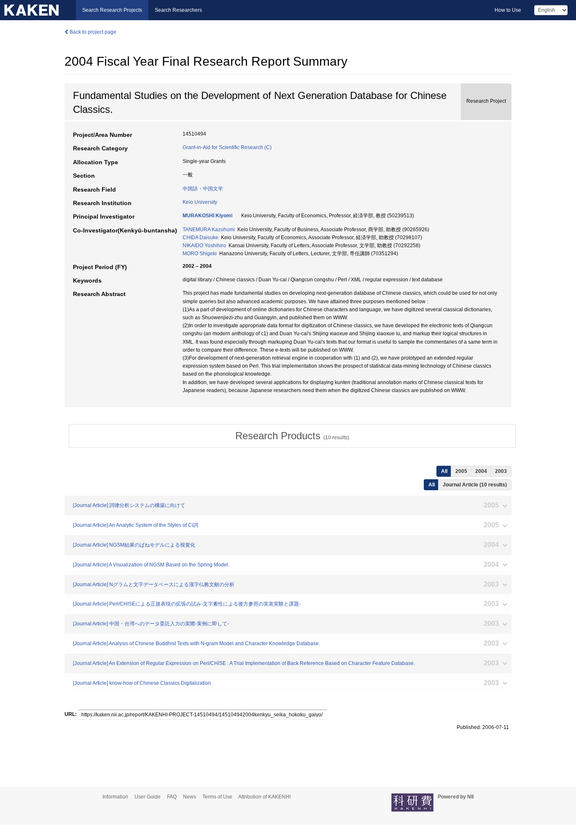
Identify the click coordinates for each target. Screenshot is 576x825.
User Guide (148, 797)
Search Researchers (178, 10)
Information (115, 797)
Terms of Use (217, 797)
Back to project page (92, 32)
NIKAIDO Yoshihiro (204, 245)
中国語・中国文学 (203, 189)
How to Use (508, 10)
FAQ (172, 797)
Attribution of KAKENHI (264, 797)
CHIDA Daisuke (200, 237)
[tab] (292, 436)
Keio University (200, 202)
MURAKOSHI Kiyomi (207, 216)
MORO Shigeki (200, 253)
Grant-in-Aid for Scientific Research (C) (227, 147)
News (189, 797)
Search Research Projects (112, 10)
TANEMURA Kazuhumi (209, 229)
